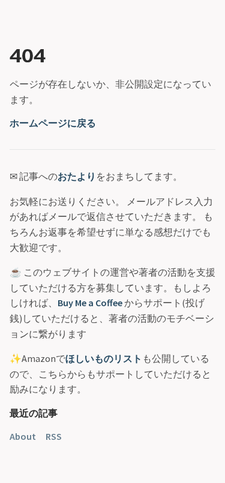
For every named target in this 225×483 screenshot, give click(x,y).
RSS (54, 436)
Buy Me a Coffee (90, 303)
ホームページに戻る (53, 123)
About (23, 436)
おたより (77, 176)
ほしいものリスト (103, 358)
